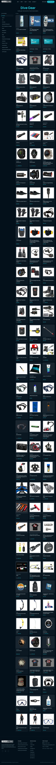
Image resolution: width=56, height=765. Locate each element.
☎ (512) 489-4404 (46, 742)
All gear (3, 15)
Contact (33, 1)
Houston (31, 750)
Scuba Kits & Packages (6, 38)
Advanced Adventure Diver (23, 744)
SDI (17, 1)
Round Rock (32, 754)
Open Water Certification (22, 742)
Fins (3, 19)
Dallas (31, 746)
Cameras (3, 41)
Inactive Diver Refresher (22, 750)
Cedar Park (32, 744)
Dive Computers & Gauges (7, 26)
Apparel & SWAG (5, 47)
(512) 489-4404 (51, 1)
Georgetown (32, 748)
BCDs (3, 28)
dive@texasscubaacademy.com (48, 744)
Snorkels (3, 22)
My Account (44, 1)
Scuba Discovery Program (22, 748)
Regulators (4, 30)
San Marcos (32, 757)
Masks (3, 17)
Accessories (4, 45)
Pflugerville (32, 752)
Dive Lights (4, 32)
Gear (25, 1)
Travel (30, 1)
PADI (21, 1)
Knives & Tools (4, 43)
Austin (31, 742)
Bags (3, 34)
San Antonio (32, 755)
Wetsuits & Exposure (6, 24)
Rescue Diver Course (22, 746)
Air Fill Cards (4, 51)
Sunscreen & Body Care (6, 49)
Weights (3, 36)
